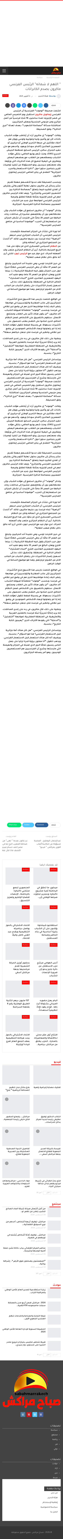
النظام (53, 246)
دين (56, 1473)
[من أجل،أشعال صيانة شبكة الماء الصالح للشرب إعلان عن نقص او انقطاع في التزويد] (54, 1212)
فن (56, 1444)
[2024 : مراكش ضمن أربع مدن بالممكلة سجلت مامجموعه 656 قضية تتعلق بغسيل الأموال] (54, 1306)
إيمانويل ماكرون (43, 114)
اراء (56, 1468)
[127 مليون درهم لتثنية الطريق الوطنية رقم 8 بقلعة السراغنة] (18, 989)
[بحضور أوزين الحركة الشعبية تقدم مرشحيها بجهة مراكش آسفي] (18, 951)
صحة (55, 1478)
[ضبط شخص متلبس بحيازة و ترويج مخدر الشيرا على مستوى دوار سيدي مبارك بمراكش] (54, 1346)
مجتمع (55, 1435)
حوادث (55, 1464)
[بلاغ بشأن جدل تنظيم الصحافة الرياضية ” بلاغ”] (16, 1075)
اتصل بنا (54, 1512)
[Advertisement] (31, 33)
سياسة (5, 95)
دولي (56, 1449)
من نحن (54, 1493)
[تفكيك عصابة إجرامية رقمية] (47, 1075)
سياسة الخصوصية (49, 1507)
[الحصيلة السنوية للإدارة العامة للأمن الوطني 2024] (54, 1333)
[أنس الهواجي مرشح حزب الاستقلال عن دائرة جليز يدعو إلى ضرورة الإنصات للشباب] (45, 951)
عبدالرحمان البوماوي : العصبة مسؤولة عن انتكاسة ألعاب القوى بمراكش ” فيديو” (47, 844)
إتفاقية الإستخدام (50, 1502)
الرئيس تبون (21, 254)
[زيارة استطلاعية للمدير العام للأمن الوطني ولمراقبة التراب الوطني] (54, 1293)
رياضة (55, 1440)
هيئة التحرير (53, 1498)
